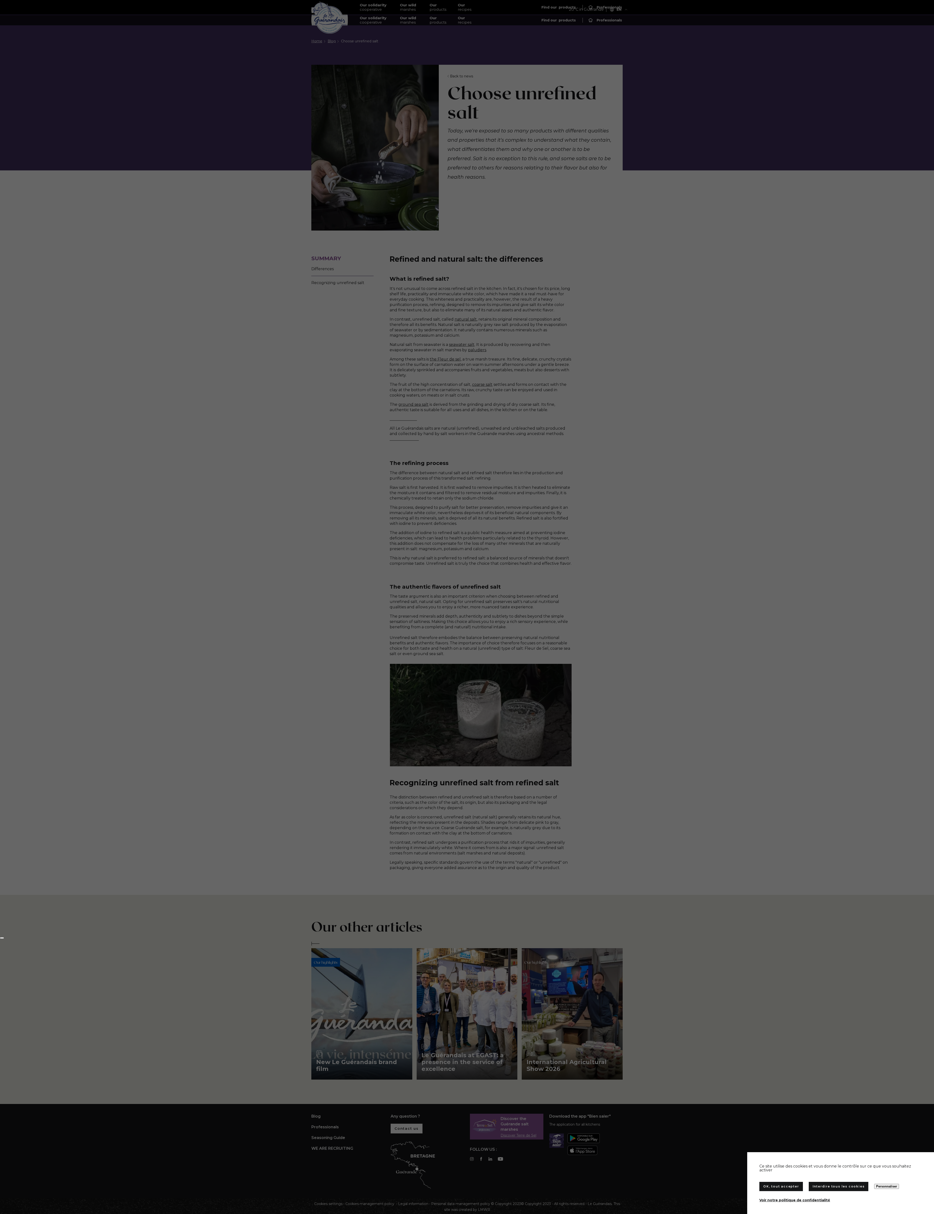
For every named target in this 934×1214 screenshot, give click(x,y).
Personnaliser (886, 1186)
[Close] (2, 938)
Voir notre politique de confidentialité (794, 1200)
